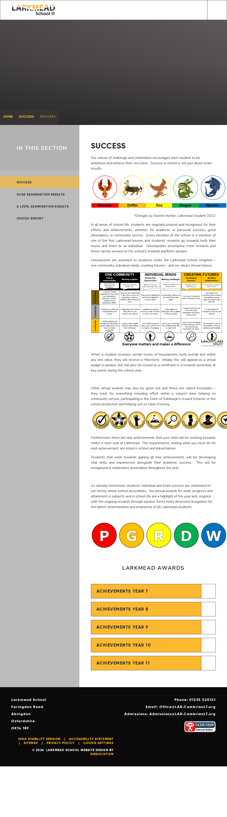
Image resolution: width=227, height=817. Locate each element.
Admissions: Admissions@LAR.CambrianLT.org (170, 714)
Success (26, 117)
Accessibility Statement (91, 739)
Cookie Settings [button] (98, 743)
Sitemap (31, 743)
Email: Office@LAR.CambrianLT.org (180, 706)
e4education (102, 754)
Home (8, 117)
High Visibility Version (39, 739)
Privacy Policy (61, 743)
